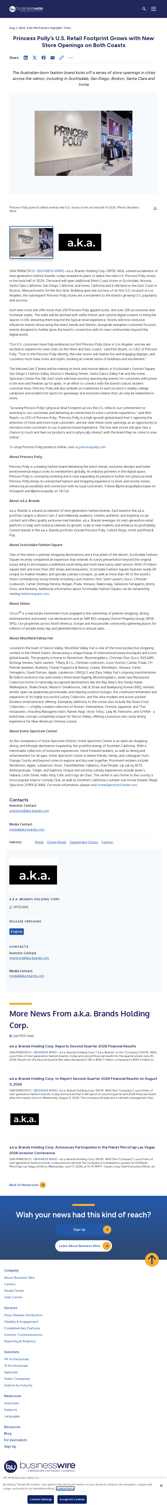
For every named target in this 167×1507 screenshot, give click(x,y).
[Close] (161, 1485)
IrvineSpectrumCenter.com (117, 785)
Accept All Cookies (72, 1499)
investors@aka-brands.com (29, 811)
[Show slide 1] (31, 242)
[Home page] (26, 9)
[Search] (144, 9)
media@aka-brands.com (26, 829)
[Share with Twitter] (34, 57)
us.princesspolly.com (90, 447)
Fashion (107, 842)
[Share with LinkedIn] (25, 57)
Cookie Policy (65, 1488)
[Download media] (155, 208)
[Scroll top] (152, 1260)
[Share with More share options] (70, 57)
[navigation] (153, 9)
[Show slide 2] (80, 242)
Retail (39, 842)
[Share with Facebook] (43, 57)
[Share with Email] (52, 57)
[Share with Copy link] (61, 57)
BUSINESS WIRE (50, 271)
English (16, 931)
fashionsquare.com (35, 594)
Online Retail (56, 842)
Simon (14, 613)
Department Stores (84, 842)
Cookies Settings (41, 1499)
